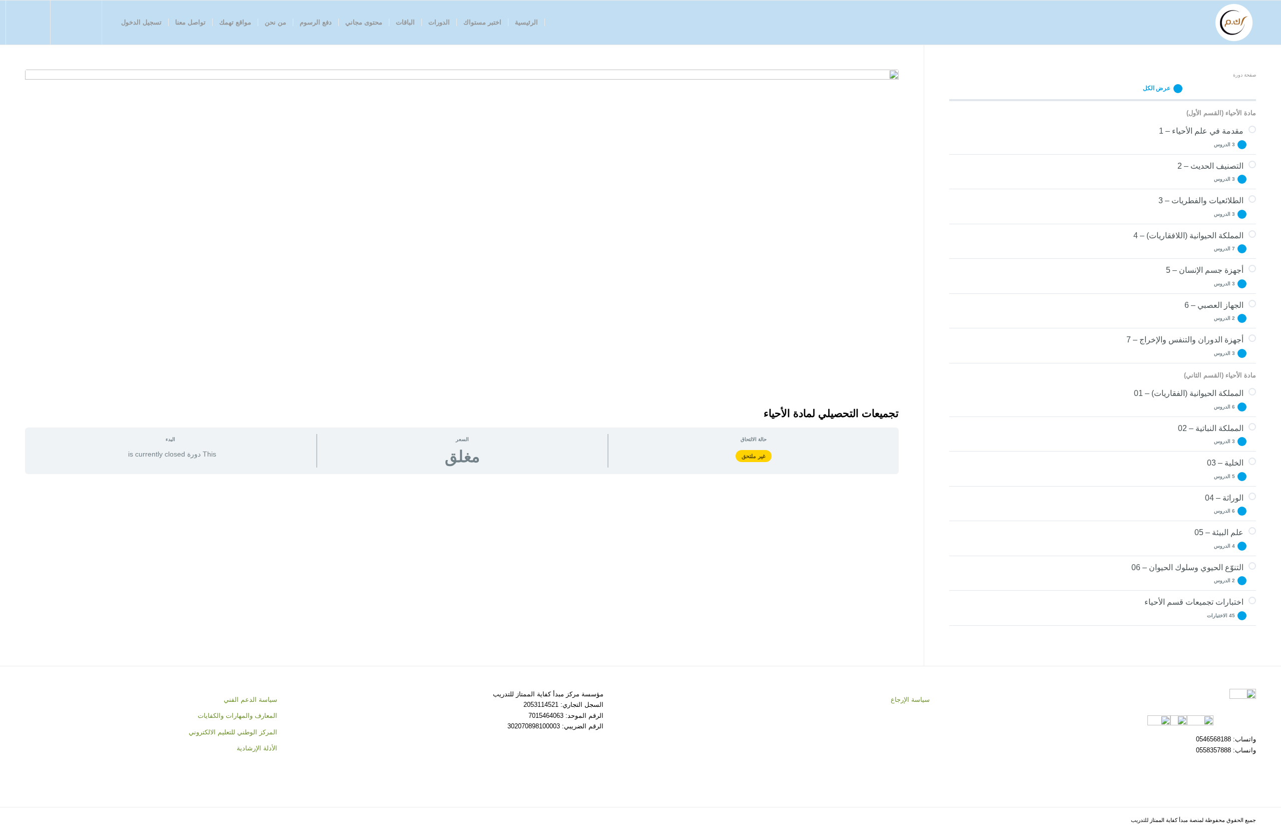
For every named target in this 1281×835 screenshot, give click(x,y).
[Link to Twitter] (81, 22)
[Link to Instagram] (66, 22)
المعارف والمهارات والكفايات (237, 715)
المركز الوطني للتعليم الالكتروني (233, 732)
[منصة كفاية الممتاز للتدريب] (1234, 23)
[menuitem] (526, 23)
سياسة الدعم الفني (250, 699)
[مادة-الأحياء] (462, 235)
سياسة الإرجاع (910, 699)
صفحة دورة (1244, 75)
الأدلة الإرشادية (257, 748)
